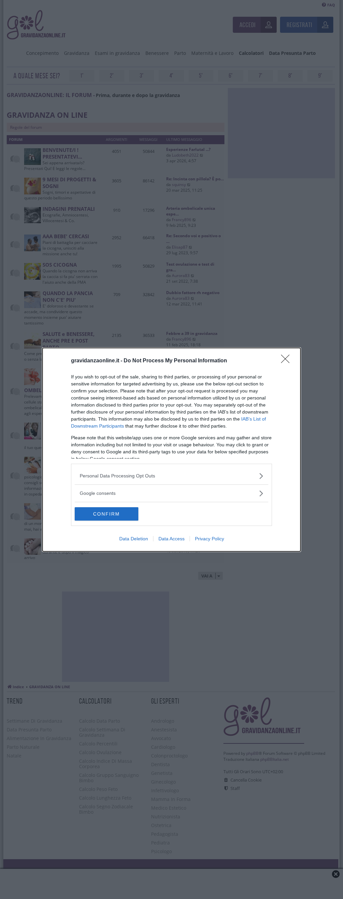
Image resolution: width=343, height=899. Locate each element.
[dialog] (171, 449)
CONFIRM (106, 514)
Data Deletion (133, 538)
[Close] (287, 361)
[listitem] (171, 475)
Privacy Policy (209, 538)
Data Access (171, 538)
